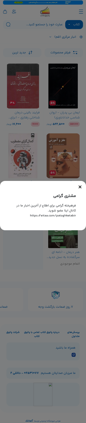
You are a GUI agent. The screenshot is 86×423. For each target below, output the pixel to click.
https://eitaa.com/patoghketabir (53, 215)
